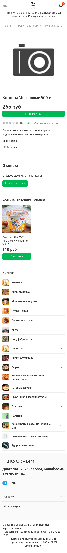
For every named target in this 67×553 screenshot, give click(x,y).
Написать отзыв (15, 183)
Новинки (17, 282)
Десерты (17, 348)
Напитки (17, 415)
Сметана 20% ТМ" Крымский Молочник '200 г (15, 241)
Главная (7, 25)
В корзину (17, 256)
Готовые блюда (21, 387)
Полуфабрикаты (53, 25)
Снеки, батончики (22, 358)
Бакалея (17, 406)
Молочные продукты (24, 301)
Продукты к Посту (27, 25)
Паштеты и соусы (22, 320)
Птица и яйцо (20, 310)
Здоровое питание (23, 445)
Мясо (15, 329)
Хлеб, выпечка (21, 292)
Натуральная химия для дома (30, 436)
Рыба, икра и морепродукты (29, 397)
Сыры (15, 367)
